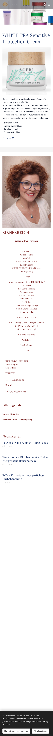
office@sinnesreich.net (15, 391)
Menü (49, 4)
